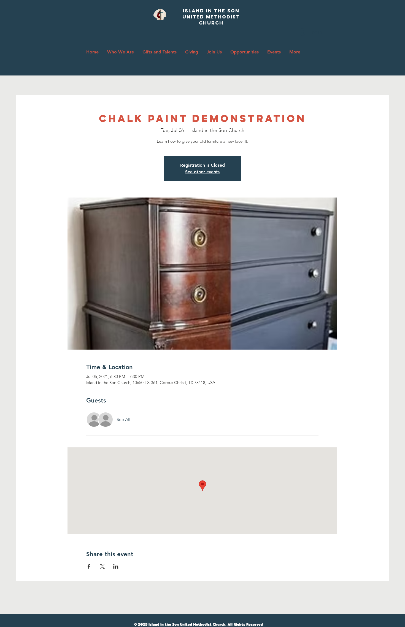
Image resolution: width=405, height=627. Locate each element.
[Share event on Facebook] (88, 566)
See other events (202, 171)
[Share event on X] (102, 566)
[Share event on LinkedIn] (115, 566)
